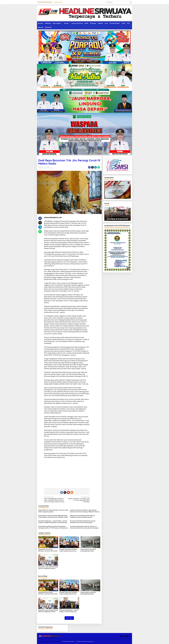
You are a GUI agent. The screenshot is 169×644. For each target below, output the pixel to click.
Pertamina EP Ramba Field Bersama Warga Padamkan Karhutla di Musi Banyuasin (82, 521)
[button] (130, 2)
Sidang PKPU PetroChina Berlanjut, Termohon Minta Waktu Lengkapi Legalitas (53, 510)
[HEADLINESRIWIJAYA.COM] (84, 13)
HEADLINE (40, 168)
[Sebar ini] (89, 167)
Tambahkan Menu (57, 2)
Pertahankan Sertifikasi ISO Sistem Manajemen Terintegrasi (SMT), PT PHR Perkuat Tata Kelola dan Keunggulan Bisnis (53, 527)
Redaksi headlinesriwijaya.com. (85, 641)
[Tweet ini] (92, 167)
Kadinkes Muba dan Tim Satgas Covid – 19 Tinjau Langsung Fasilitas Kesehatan (79, 499)
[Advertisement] (67, 472)
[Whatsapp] (98, 167)
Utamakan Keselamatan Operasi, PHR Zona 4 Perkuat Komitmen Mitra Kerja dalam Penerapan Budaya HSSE (84, 527)
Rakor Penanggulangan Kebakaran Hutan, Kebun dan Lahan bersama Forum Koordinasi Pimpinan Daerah (54, 499)
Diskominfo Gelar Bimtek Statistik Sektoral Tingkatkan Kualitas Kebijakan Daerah (82, 516)
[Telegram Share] (95, 167)
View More (69, 618)
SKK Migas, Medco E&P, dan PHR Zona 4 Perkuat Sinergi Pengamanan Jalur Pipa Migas (116, 213)
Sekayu (52, 168)
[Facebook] (61, 492)
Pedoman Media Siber (68, 641)
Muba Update (46, 168)
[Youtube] (68, 492)
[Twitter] (65, 492)
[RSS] (72, 492)
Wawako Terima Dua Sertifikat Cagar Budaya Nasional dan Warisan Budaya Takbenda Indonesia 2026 (85, 510)
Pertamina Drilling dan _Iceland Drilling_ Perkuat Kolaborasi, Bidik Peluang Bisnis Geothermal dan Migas (52, 521)
